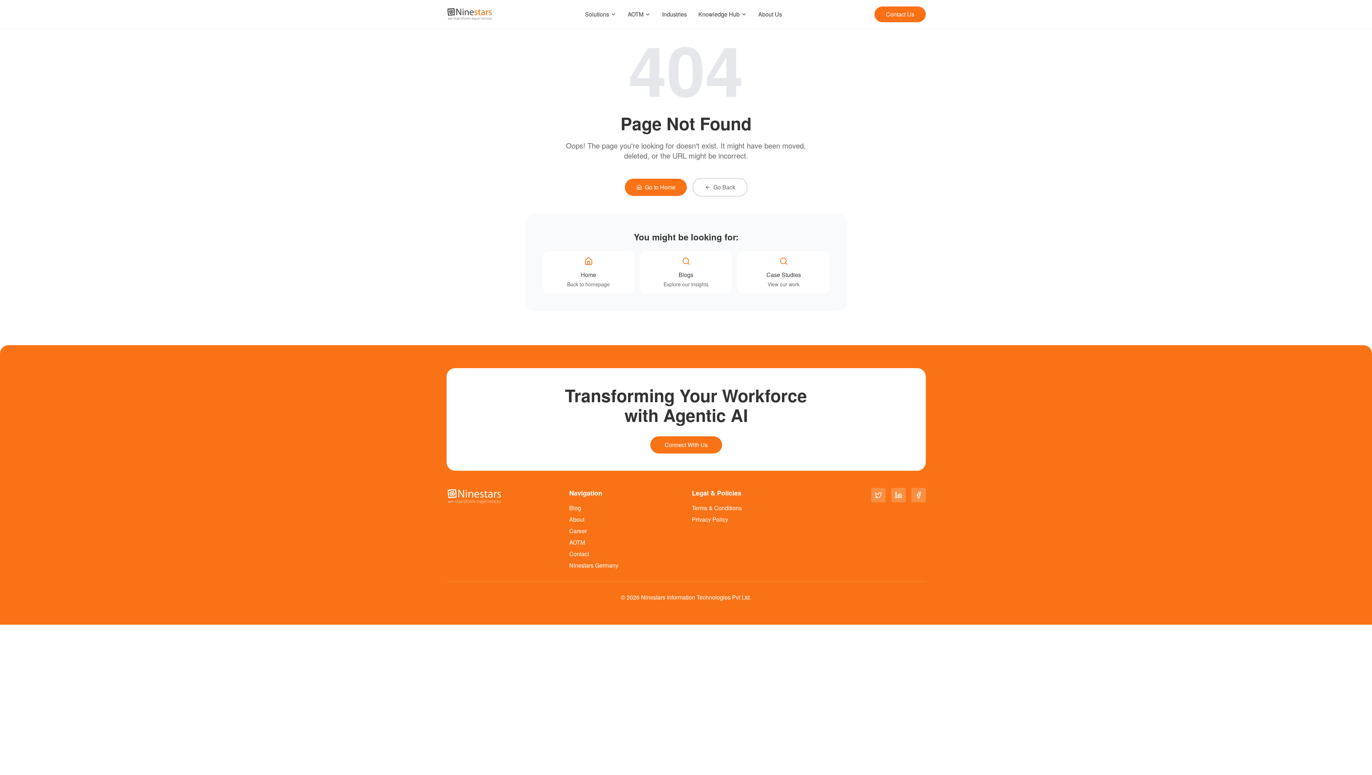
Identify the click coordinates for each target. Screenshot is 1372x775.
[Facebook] (918, 495)
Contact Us (900, 14)
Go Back (724, 187)
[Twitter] (878, 495)
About (576, 519)
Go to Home (660, 187)
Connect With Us (686, 445)
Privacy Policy (710, 519)
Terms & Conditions (717, 508)
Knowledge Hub (719, 14)
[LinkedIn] (898, 495)
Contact (579, 554)
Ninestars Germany (593, 565)
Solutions (597, 14)
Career (578, 531)
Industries (674, 14)
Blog (575, 508)
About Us (770, 14)
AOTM (635, 14)
